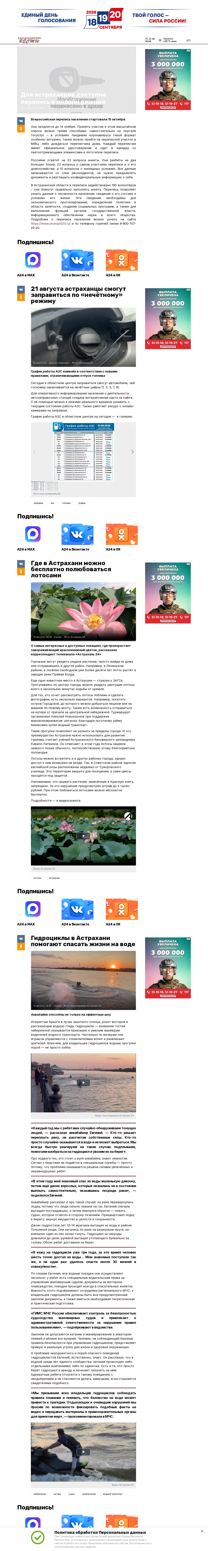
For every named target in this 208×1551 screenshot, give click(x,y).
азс (52, 503)
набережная (39, 1494)
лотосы (37, 878)
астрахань (54, 878)
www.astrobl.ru (79, 108)
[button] (132, 452)
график (82, 503)
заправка (38, 503)
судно (72, 1494)
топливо (66, 503)
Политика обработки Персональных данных (100, 1532)
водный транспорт (113, 1494)
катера (57, 1494)
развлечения (89, 1494)
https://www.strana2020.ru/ (51, 223)
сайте (127, 397)
